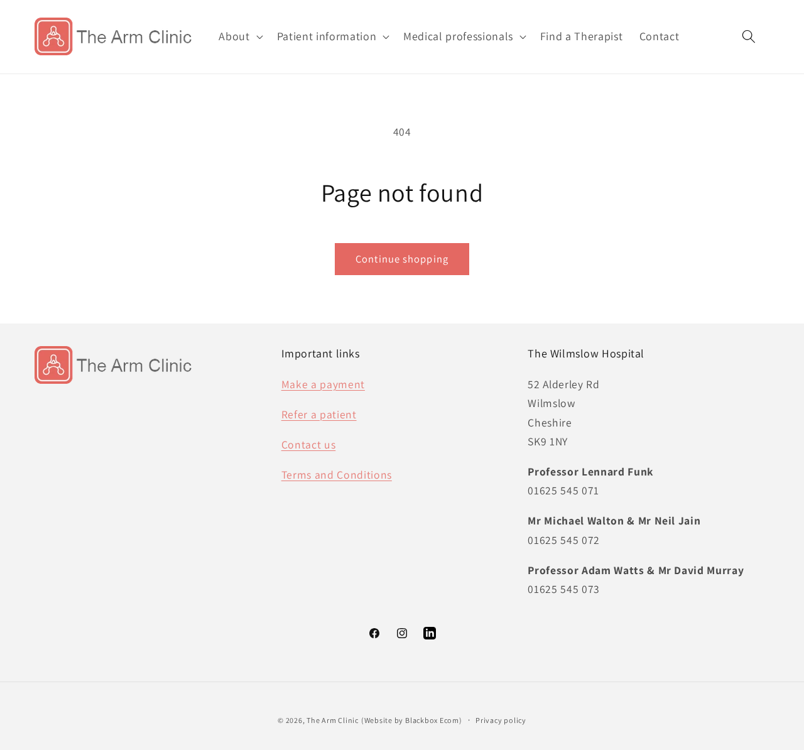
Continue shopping (402, 259)
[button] (239, 36)
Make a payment (323, 384)
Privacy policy (500, 720)
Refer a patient (319, 414)
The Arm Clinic (333, 720)
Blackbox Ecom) (433, 720)
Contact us (308, 444)
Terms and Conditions (336, 474)
